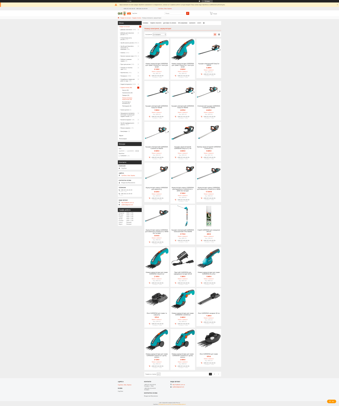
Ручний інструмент (126, 119)
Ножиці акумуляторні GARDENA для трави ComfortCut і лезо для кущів (156, 65)
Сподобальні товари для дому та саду (128, 80)
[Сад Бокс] (124, 13)
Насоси (124, 90)
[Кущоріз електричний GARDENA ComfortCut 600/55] (156, 133)
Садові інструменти (126, 84)
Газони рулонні (125, 110)
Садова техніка (136, 18)
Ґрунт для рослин (126, 64)
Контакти (192, 23)
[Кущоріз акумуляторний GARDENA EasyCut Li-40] (182, 133)
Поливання (124, 76)
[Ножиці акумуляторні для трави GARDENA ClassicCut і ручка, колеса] (156, 340)
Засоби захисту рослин (127, 43)
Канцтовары (124, 131)
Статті (199, 23)
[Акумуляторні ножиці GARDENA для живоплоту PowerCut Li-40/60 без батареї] (156, 216)
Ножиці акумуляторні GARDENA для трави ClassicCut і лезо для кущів (183, 65)
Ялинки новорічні (126, 128)
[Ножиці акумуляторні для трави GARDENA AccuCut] (208, 258)
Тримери (124, 95)
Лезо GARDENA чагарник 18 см (209, 313)
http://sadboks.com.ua (127, 202)
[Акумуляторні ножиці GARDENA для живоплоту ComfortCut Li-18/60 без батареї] (182, 174)
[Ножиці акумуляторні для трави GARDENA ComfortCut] (182, 299)
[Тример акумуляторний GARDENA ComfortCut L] (208, 133)
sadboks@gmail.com (127, 204)
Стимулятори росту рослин (126, 38)
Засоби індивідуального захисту (127, 123)
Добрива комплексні (127, 29)
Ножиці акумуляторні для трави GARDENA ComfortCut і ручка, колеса (183, 355)
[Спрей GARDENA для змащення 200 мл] (208, 216)
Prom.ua (178, 402)
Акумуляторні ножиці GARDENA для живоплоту (157, 188)
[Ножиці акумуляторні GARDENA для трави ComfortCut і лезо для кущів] (156, 50)
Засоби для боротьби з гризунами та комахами (127, 47)
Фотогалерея (123, 138)
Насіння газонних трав (127, 56)
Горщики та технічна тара (126, 68)
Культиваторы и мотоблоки (126, 102)
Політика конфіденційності (179, 404)
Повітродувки (125, 106)
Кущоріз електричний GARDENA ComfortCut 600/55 (156, 147)
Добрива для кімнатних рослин (127, 33)
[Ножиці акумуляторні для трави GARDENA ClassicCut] (156, 258)
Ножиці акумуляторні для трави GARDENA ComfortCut (183, 314)
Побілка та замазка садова (126, 60)
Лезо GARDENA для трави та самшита (157, 314)
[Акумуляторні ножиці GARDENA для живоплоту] (156, 174)
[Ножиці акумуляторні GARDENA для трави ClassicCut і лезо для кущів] (182, 50)
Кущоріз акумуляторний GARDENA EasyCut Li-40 (182, 147)
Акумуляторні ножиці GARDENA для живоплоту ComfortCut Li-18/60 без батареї (183, 189)
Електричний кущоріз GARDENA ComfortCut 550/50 (209, 106)
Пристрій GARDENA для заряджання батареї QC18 (183, 273)
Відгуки (121, 135)
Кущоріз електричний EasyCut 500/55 (208, 64)
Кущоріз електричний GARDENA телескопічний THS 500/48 (183, 230)
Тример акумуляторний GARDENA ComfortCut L (209, 147)
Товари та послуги (125, 18)
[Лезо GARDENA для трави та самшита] (156, 299)
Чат (333, 401)
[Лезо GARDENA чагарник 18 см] (208, 299)
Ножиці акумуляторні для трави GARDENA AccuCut (209, 273)
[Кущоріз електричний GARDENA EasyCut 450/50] (182, 92)
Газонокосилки (126, 92)
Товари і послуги (155, 23)
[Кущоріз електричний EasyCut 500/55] (208, 50)
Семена (123, 52)
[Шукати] (187, 13)
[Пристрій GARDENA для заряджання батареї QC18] (182, 258)
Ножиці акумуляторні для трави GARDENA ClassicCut (157, 273)
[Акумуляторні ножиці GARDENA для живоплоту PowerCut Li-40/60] (208, 174)
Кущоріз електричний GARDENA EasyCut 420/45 (156, 106)
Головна (145, 23)
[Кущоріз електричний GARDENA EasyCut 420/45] (156, 92)
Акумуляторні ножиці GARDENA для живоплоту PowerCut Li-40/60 (208, 188)
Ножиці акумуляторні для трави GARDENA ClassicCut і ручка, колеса (157, 355)
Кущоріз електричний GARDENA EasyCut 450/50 (183, 106)
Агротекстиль (124, 72)
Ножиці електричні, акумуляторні (127, 98)
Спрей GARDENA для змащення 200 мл (209, 230)
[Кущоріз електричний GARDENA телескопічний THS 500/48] (182, 216)
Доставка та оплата (169, 23)
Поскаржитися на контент (165, 404)
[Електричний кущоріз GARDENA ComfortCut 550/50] (208, 92)
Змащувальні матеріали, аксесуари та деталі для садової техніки (128, 114)
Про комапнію (182, 23)
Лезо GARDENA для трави (209, 354)
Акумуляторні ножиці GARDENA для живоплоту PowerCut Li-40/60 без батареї (156, 231)
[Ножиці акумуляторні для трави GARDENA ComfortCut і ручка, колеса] (182, 340)
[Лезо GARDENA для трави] (208, 340)
